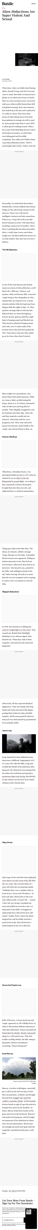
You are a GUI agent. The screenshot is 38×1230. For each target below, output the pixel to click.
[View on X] (19, 267)
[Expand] (27, 1210)
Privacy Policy (12, 1225)
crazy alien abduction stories (13, 142)
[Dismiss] (34, 1210)
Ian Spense (13, 1191)
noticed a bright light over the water (16, 630)
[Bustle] (7, 3)
